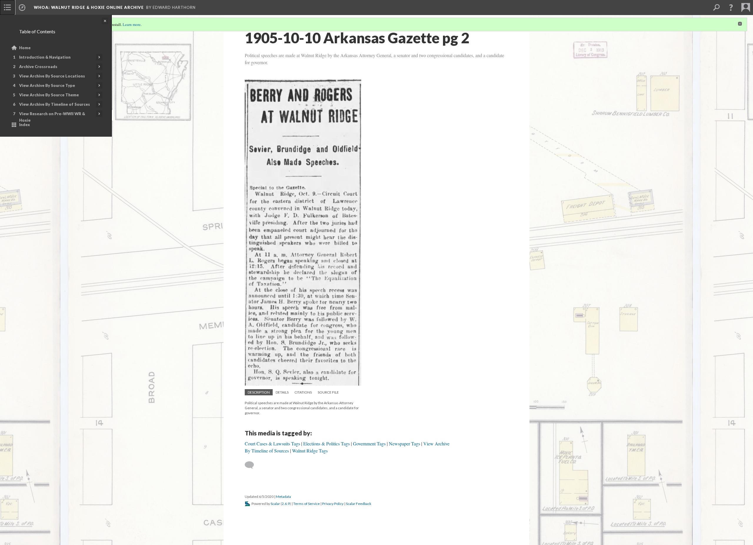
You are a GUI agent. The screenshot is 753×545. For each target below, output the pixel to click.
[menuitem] (7, 7)
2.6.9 (286, 503)
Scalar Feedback (358, 503)
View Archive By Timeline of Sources (54, 104)
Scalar (275, 503)
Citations (303, 392)
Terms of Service (306, 503)
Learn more (132, 24)
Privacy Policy (333, 503)
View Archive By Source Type (47, 85)
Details (282, 392)
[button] (731, 7)
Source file (328, 392)
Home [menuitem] (25, 47)
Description (259, 392)
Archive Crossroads (38, 66)
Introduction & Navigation (45, 57)
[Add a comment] (252, 465)
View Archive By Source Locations (52, 76)
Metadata (283, 496)
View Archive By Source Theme (49, 95)
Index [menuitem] (24, 124)
